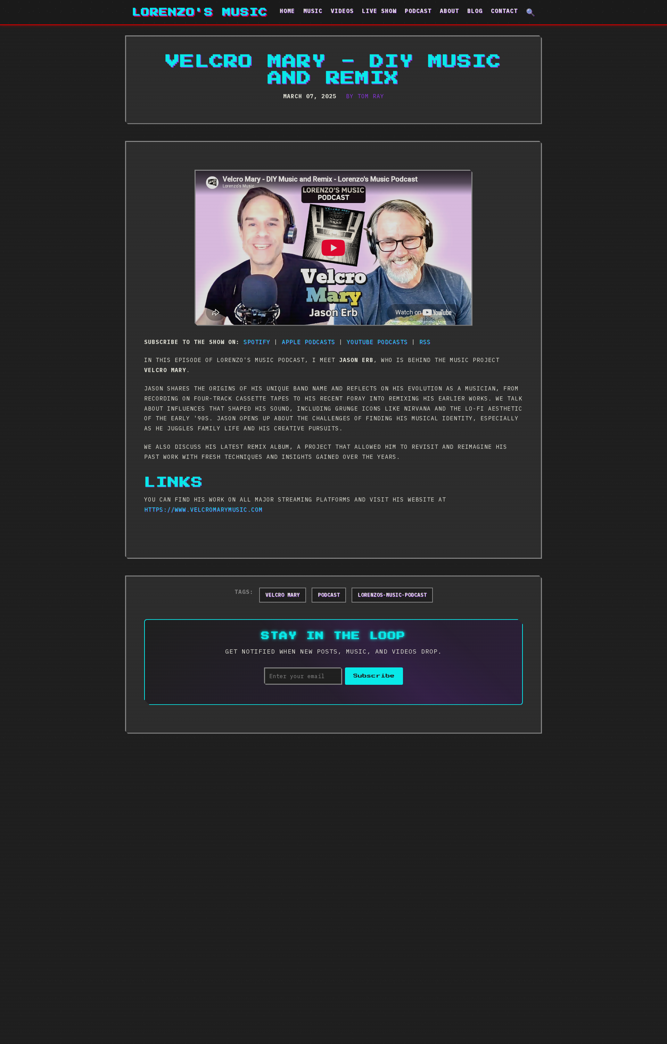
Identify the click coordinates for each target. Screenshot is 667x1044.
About (449, 10)
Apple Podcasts (308, 341)
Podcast (418, 10)
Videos (342, 10)
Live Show (379, 10)
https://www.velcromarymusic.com (203, 509)
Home (287, 10)
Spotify (257, 341)
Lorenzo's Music (199, 12)
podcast (329, 595)
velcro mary (282, 595)
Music (312, 10)
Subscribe (374, 676)
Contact (504, 10)
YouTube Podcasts (377, 341)
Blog (475, 10)
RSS (425, 341)
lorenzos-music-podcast (392, 595)
